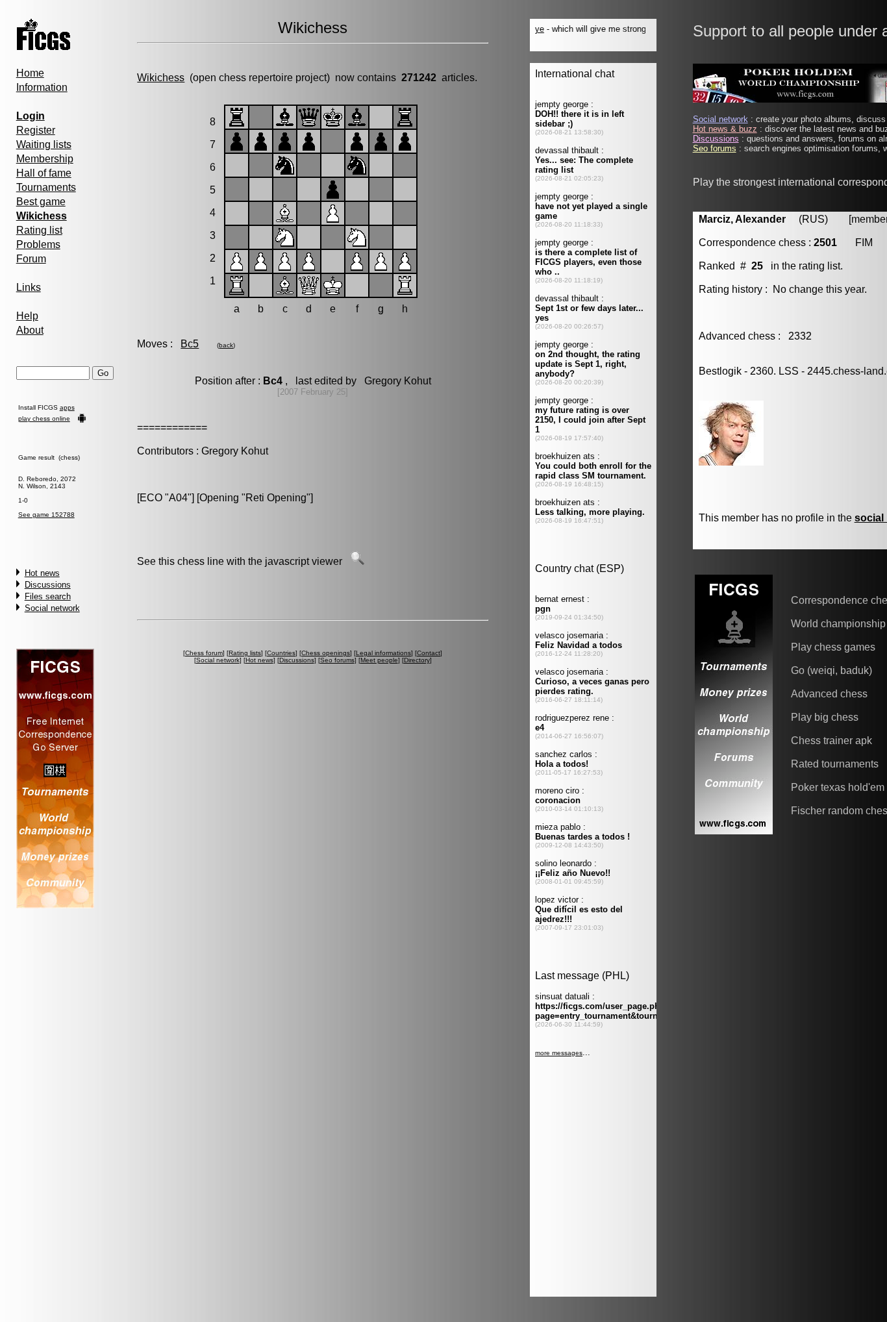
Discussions (48, 585)
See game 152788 (46, 514)
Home (30, 73)
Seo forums (337, 660)
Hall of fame (43, 173)
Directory (417, 660)
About (30, 330)
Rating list (39, 230)
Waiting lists (43, 144)
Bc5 (190, 343)
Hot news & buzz (725, 129)
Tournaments (46, 187)
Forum (31, 258)
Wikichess (160, 77)
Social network (52, 608)
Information (42, 87)
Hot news (42, 573)
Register (35, 130)
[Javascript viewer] (357, 561)
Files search (48, 596)
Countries (281, 652)
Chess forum (204, 652)
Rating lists (245, 652)
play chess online (44, 418)
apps (67, 407)
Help (27, 315)
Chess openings (325, 652)
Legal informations (383, 652)
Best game (41, 201)
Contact (428, 652)
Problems (38, 244)
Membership (44, 158)
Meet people (379, 660)
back (226, 345)
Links (28, 287)
